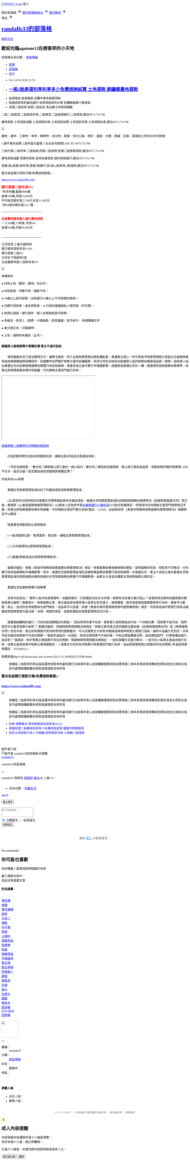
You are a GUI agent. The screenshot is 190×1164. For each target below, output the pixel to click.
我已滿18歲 (9, 1156)
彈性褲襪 (7, 909)
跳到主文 (7, 39)
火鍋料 (5, 936)
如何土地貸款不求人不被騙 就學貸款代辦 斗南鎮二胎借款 (47, 732)
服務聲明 (130, 1112)
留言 (37, 778)
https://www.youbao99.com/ (18, 179)
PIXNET (67, 1112)
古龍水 (5, 994)
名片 (12, 73)
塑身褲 (5, 1007)
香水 (4, 989)
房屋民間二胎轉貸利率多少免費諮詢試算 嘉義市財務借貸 (46, 728)
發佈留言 (8, 824)
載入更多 (8, 802)
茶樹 (4, 985)
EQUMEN (7, 1010)
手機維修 (7, 958)
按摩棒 (5, 945)
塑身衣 (5, 1002)
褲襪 (4, 905)
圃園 (4, 998)
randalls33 (7, 757)
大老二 (5, 918)
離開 (21, 1156)
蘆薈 (4, 976)
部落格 (13, 69)
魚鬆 (4, 931)
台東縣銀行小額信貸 (96, 505)
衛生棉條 (7, 967)
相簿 (12, 64)
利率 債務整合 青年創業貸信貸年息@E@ (35, 723)
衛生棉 (5, 962)
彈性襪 (5, 900)
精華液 (5, 980)
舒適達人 (7, 971)
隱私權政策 (116, 1112)
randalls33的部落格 (26, 28)
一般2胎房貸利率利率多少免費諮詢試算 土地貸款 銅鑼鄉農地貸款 (73, 89)
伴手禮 (5, 927)
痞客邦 (28, 778)
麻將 (4, 914)
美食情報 (32, 57)
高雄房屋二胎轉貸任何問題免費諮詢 (25, 445)
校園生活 (30, 788)
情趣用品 (7, 940)
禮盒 (4, 922)
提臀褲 (5, 1015)
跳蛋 (4, 949)
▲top (4, 794)
